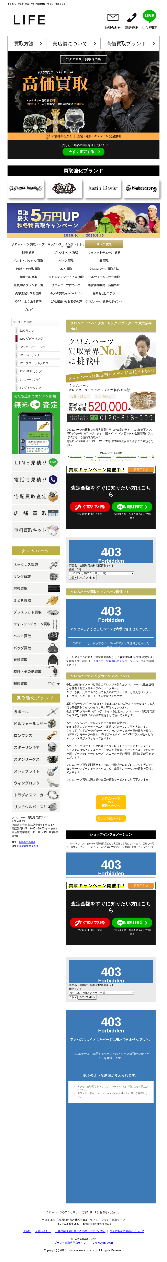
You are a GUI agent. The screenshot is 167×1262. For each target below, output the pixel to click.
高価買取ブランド (126, 43)
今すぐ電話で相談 (89, 507)
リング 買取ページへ (111, 818)
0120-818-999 (27, 842)
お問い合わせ (43, 1231)
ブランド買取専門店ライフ (70, 1242)
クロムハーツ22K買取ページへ (111, 802)
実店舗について (70, 43)
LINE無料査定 (132, 507)
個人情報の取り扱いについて (127, 1231)
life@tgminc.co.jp (27, 845)
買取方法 (24, 43)
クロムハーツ (36, 551)
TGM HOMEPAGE (102, 1242)
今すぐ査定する (81, 152)
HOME (27, 1231)
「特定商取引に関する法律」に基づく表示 (80, 1231)
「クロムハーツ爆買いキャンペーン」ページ (116, 661)
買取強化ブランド (35, 698)
